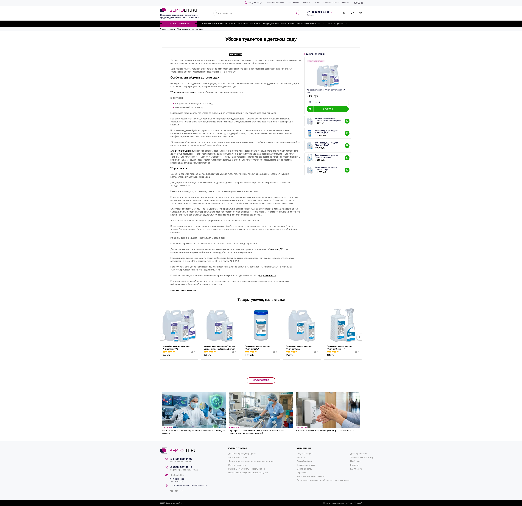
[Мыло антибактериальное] (310, 121)
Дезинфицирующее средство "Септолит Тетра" (326, 169)
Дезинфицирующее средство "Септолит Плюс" (326, 144)
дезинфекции (182, 151)
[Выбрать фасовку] (347, 121)
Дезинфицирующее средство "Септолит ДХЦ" (326, 132)
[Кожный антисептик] (328, 75)
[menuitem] (255, 3)
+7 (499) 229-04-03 (318, 12)
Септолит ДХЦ (276, 249)
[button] (162, 337)
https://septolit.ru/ (267, 276)
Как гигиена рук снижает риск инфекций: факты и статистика (325, 431)
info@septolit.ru (177, 475)
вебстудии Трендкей (354, 503)
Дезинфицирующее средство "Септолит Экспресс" (326, 156)
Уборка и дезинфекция (182, 92)
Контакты (310, 15)
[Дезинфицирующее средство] (310, 133)
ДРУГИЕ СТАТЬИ (261, 380)
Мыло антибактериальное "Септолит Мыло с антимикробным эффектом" (329, 120)
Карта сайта (176, 503)
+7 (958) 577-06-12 (181, 467)
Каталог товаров (179, 24)
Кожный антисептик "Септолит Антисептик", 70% (326, 91)
